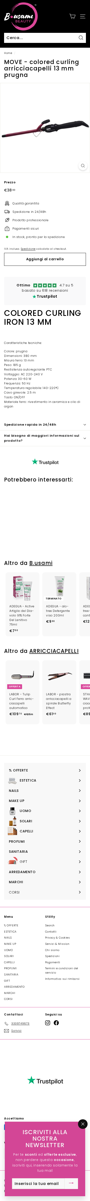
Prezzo (10, 182)
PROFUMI (10, 968)
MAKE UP (10, 944)
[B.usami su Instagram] (47, 1022)
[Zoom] (82, 165)
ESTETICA (10, 932)
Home (8, 53)
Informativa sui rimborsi (62, 979)
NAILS (8, 938)
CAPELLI (9, 962)
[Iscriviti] (71, 1183)
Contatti (51, 932)
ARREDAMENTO (14, 987)
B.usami (41, 563)
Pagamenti (52, 962)
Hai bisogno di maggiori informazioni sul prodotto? (41, 438)
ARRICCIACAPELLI (54, 651)
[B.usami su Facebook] (56, 1022)
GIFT (7, 981)
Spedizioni (52, 956)
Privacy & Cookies (57, 938)
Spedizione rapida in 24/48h (30, 424)
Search (50, 925)
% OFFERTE (11, 925)
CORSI (8, 999)
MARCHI (9, 993)
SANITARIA (11, 974)
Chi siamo (52, 950)
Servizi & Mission (57, 944)
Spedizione (28, 249)
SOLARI (9, 956)
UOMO (8, 950)
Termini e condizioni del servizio (61, 970)
